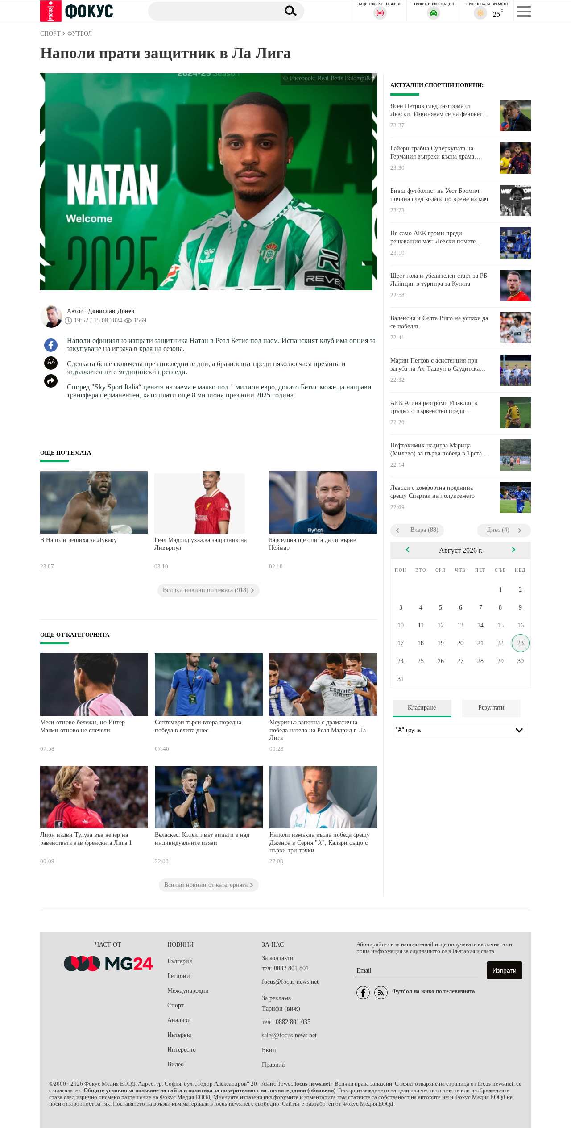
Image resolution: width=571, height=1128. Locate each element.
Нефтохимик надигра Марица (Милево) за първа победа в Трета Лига (436, 449)
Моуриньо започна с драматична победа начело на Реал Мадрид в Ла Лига (317, 730)
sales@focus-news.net (289, 1035)
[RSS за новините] (381, 992)
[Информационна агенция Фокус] (363, 992)
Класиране (422, 707)
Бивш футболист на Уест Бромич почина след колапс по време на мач (439, 195)
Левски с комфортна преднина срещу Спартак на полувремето (432, 492)
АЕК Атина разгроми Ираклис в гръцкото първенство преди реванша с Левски (433, 407)
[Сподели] (51, 381)
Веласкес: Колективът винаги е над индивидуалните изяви (202, 838)
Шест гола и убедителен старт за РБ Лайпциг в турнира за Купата (438, 279)
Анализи (179, 1020)
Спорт (175, 1005)
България (179, 961)
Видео (175, 1064)
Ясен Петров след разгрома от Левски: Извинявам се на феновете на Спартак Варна (437, 110)
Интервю (179, 1035)
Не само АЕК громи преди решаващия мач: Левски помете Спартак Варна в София (433, 237)
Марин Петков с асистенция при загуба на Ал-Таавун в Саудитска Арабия (435, 364)
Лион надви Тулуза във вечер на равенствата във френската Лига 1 (86, 838)
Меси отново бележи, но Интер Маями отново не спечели (82, 726)
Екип (269, 1050)
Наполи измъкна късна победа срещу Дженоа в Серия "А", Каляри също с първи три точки (319, 842)
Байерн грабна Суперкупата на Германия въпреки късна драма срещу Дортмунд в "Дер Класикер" (437, 152)
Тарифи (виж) (281, 1008)
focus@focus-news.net (290, 981)
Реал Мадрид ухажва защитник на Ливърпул (200, 544)
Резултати (491, 707)
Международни (188, 990)
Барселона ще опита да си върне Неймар (312, 544)
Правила (273, 1064)
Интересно (181, 1049)
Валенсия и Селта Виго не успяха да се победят (439, 322)
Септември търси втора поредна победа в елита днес (198, 726)
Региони (178, 976)
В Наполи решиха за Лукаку (78, 540)
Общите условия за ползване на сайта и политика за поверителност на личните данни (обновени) (209, 1090)
